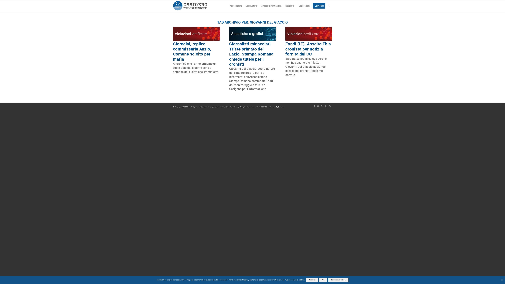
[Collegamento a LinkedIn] (326, 106)
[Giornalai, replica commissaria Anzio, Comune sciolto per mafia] (196, 34)
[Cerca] (329, 6)
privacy (215, 107)
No (323, 280)
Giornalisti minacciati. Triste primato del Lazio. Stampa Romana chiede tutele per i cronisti (251, 54)
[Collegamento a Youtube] (318, 106)
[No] (501, 280)
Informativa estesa (338, 280)
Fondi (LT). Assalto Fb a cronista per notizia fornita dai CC (308, 49)
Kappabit (281, 107)
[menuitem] (236, 6)
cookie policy (224, 107)
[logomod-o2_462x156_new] (190, 6)
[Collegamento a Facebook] (314, 106)
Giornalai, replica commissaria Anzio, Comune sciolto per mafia (192, 51)
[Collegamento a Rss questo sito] (322, 106)
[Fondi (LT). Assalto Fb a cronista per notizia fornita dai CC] (308, 34)
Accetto (312, 280)
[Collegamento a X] (330, 106)
